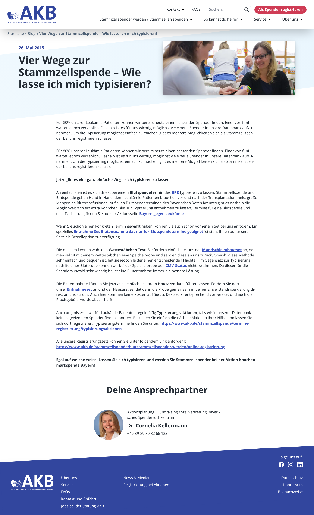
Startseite (15, 33)
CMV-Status (176, 265)
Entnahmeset (79, 289)
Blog (31, 33)
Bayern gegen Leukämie (161, 213)
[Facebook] (281, 464)
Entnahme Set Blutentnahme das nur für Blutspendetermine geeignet (138, 231)
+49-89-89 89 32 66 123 (147, 433)
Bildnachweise (290, 492)
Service (260, 19)
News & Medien (136, 477)
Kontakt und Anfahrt (79, 499)
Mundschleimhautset (222, 249)
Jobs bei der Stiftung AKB (82, 506)
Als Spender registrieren (280, 9)
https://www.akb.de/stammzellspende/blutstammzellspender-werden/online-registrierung (140, 346)
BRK (175, 192)
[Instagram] (290, 464)
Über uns (290, 19)
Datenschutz (292, 477)
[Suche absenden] (246, 9)
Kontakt (173, 9)
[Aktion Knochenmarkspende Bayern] (31, 14)
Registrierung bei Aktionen (146, 484)
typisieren (136, 359)
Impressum (293, 484)
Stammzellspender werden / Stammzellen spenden (144, 19)
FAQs (196, 9)
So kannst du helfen (221, 19)
